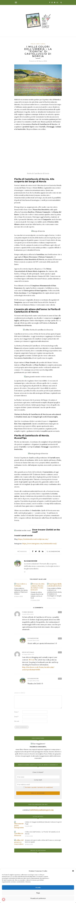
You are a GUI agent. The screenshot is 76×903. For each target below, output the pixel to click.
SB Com (31, 660)
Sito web (16, 721)
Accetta (38, 887)
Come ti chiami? (38, 772)
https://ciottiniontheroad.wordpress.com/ (33, 539)
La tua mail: (38, 780)
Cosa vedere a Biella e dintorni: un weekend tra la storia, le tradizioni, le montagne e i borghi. (54, 592)
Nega (38, 893)
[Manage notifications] (3, 899)
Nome (16, 712)
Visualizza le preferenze (38, 898)
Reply (59, 612)
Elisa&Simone (54, 551)
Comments (22, 551)
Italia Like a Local (38, 44)
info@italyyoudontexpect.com (42, 810)
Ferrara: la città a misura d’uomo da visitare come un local (37, 595)
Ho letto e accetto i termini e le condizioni (39, 787)
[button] (73, 871)
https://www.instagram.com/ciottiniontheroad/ (39, 544)
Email (16, 716)
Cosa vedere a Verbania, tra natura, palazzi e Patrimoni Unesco (21, 591)
